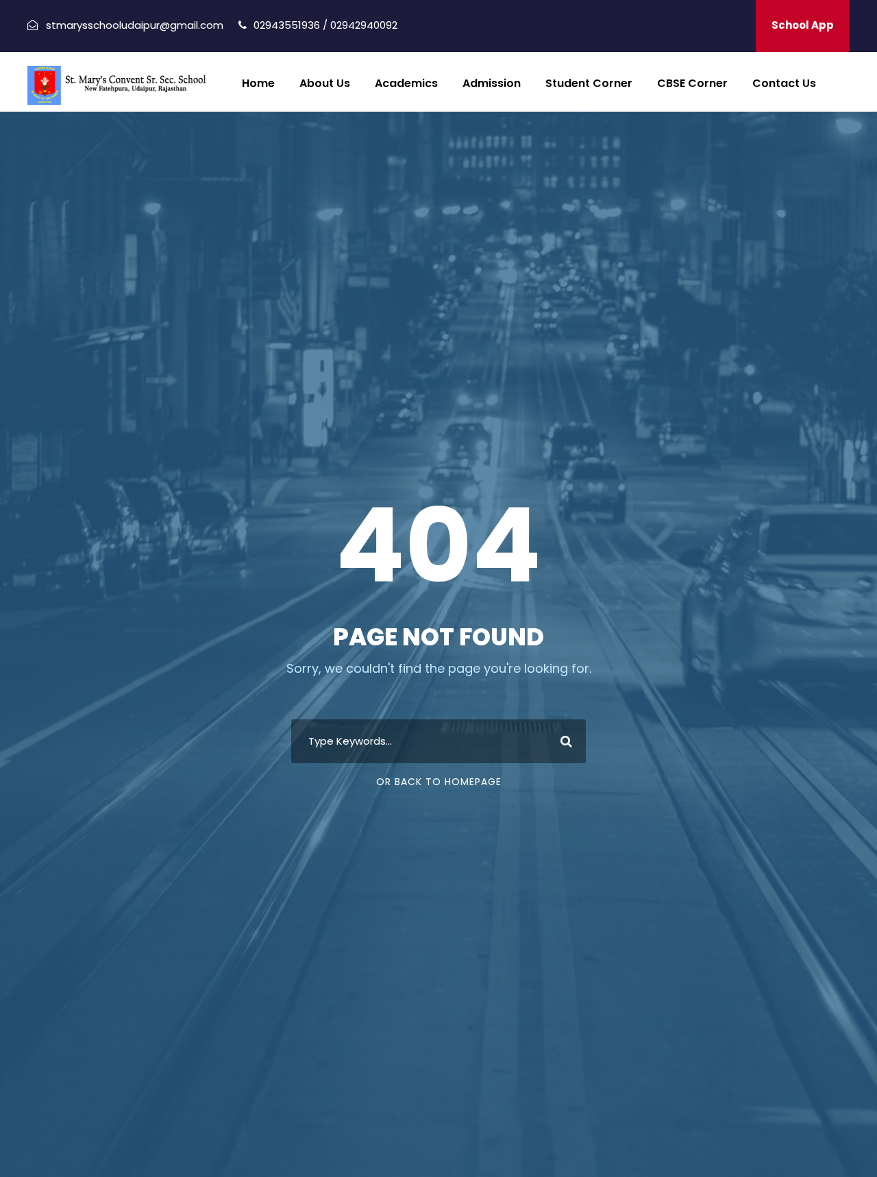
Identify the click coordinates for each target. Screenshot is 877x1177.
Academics (406, 83)
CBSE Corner (692, 83)
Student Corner (588, 83)
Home (258, 83)
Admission (491, 83)
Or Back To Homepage (439, 782)
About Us (324, 83)
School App (802, 25)
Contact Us (784, 83)
